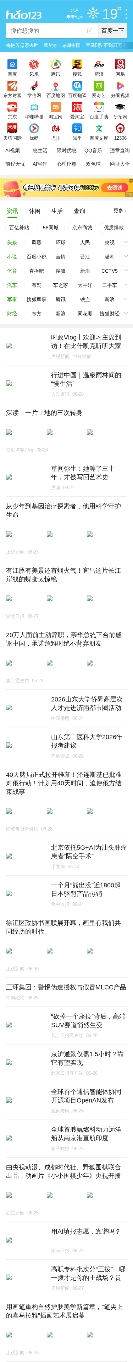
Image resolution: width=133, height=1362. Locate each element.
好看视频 (120, 95)
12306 (120, 137)
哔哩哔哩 (34, 116)
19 (110, 14)
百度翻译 (77, 95)
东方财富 (12, 95)
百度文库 (99, 137)
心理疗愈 (67, 164)
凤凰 (34, 73)
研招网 (120, 116)
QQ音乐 (93, 150)
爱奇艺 (99, 95)
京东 (12, 116)
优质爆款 (114, 227)
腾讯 (55, 73)
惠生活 (40, 150)
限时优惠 (67, 150)
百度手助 (99, 116)
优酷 (34, 137)
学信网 (34, 95)
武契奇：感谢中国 (62, 45)
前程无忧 (15, 164)
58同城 (51, 227)
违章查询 (120, 150)
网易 (120, 73)
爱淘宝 (77, 116)
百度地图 (55, 95)
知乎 (77, 137)
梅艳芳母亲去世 (22, 45)
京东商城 (82, 227)
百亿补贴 (19, 227)
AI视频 (12, 150)
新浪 (99, 73)
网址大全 (120, 164)
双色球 (93, 164)
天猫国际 (12, 137)
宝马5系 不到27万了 (106, 45)
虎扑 (55, 137)
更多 (118, 210)
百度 (12, 73)
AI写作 (40, 164)
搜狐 (77, 73)
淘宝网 (55, 116)
